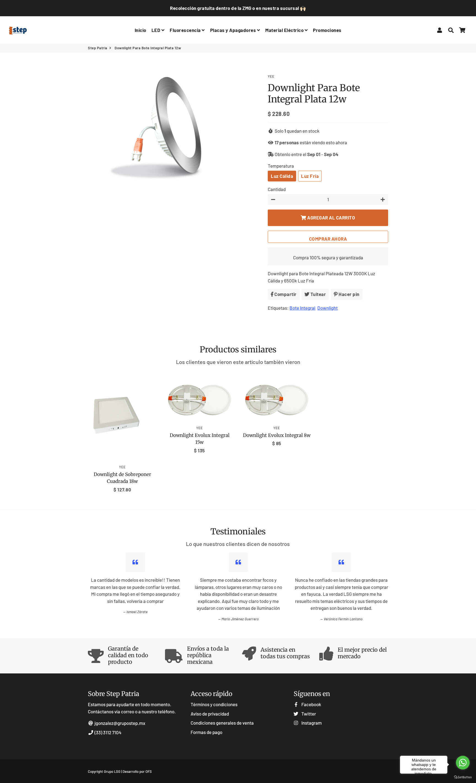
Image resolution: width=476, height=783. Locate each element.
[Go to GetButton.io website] (463, 777)
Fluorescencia (186, 30)
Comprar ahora (328, 238)
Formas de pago (206, 732)
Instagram (311, 722)
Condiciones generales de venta (222, 722)
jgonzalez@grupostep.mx (119, 723)
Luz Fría (310, 176)
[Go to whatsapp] (463, 763)
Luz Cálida (282, 176)
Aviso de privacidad (210, 713)
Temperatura (281, 165)
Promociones (327, 30)
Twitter (308, 713)
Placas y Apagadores (233, 30)
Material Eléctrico (285, 30)
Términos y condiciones (214, 704)
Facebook (311, 704)
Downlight (327, 308)
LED (156, 30)
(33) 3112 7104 (107, 732)
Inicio (140, 30)
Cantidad (277, 189)
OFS (148, 771)
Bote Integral (302, 308)
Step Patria (97, 48)
